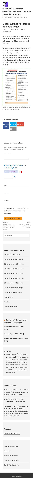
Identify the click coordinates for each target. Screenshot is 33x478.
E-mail (6, 193)
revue (9, 31)
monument (19, 364)
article (14, 354)
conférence (23, 357)
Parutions (24, 30)
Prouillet (25, 367)
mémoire (9, 367)
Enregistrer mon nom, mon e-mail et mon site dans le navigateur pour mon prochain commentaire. (16, 210)
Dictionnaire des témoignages (13, 288)
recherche (5, 31)
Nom (5, 185)
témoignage (24, 370)
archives (11, 354)
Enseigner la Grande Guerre (13, 292)
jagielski (10, 362)
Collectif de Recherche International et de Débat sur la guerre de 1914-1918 (16, 11)
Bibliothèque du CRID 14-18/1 (14, 259)
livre (12, 364)
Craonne (14, 359)
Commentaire (7, 153)
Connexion (7, 451)
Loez (16, 364)
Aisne (7, 354)
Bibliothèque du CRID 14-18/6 (14, 283)
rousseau (16, 370)
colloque (16, 357)
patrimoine (21, 367)
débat (18, 359)
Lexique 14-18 (8, 297)
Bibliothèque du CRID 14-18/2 (14, 264)
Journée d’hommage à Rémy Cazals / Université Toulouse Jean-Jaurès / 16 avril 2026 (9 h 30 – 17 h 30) (16, 392)
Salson (19, 370)
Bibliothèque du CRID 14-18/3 (14, 269)
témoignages (8, 372)
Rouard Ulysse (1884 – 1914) (14, 334)
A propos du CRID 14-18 (12, 254)
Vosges (13, 372)
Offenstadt (16, 367)
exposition (22, 360)
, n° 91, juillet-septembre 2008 (16, 108)
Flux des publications (11, 455)
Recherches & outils (10, 307)
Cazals (19, 354)
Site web (6, 200)
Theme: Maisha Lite (16, 476)
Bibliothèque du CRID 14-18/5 (14, 278)
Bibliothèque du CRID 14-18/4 (14, 273)
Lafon (9, 364)
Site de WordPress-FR (11, 465)
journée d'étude (16, 362)
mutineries (24, 364)
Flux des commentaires (11, 460)
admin (18, 30)
